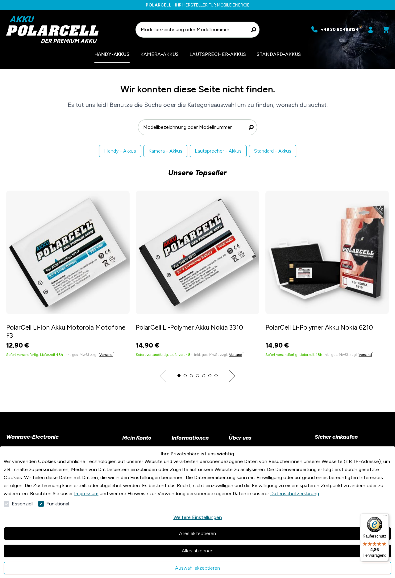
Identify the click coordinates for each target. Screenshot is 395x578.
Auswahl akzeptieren (197, 568)
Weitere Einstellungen (197, 517)
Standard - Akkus (272, 151)
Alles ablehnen (198, 551)
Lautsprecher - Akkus (218, 151)
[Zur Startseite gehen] (68, 29)
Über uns (240, 437)
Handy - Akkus (120, 151)
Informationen (190, 437)
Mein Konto (137, 437)
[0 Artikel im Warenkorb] (386, 30)
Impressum (86, 493)
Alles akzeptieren (197, 533)
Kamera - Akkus (165, 151)
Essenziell (22, 504)
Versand (106, 354)
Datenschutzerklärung (294, 493)
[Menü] (385, 517)
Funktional (57, 504)
